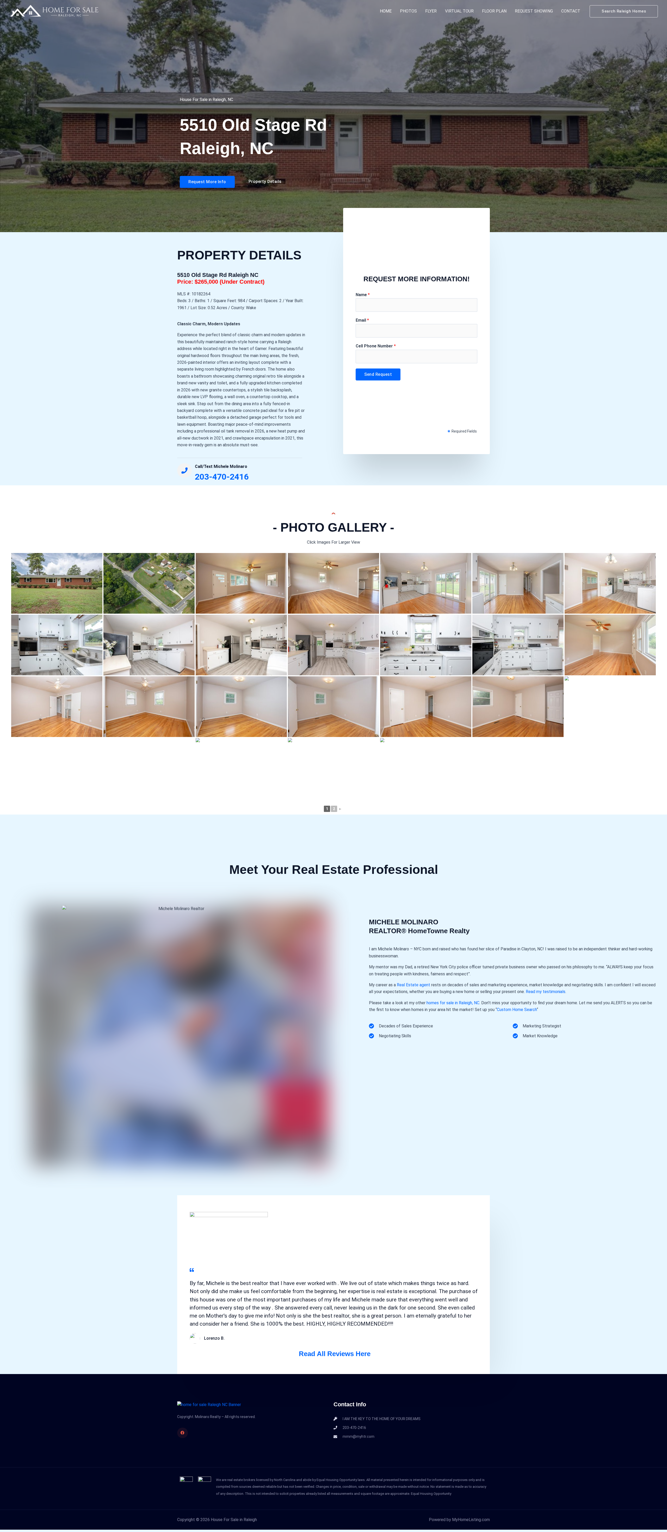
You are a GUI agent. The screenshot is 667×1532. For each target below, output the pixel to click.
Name (363, 294)
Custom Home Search (517, 1009)
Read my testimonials (545, 991)
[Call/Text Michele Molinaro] (184, 470)
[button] (624, 11)
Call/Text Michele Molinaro (221, 466)
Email (362, 320)
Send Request (378, 374)
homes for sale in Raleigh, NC (453, 1002)
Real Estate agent (413, 984)
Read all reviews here (334, 1354)
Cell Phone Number (376, 346)
